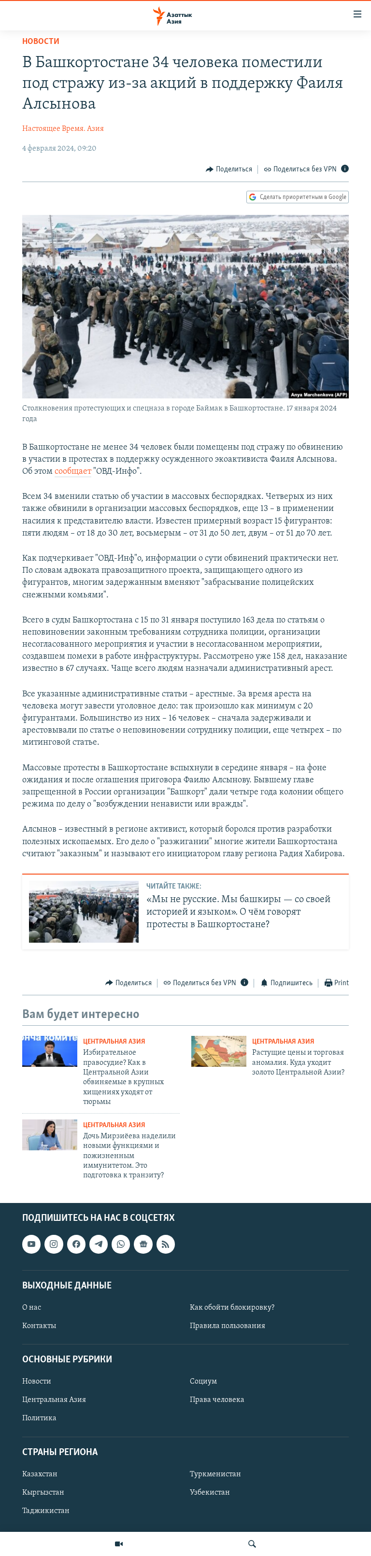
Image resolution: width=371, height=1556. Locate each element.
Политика (39, 1418)
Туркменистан (215, 1474)
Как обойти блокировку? (232, 1308)
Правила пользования (227, 1326)
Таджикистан (46, 1511)
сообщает (73, 471)
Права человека (217, 1400)
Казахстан (39, 1474)
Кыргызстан (43, 1493)
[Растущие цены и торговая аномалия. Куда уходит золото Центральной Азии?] (218, 1051)
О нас (31, 1308)
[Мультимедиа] (118, 1544)
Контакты (39, 1326)
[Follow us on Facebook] (76, 1244)
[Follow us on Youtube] (31, 1244)
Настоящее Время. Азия (63, 129)
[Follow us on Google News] (143, 1244)
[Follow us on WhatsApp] (121, 1244)
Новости (40, 42)
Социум (203, 1382)
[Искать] (252, 1544)
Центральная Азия (114, 1042)
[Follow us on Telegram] (98, 1244)
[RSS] (166, 1244)
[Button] (229, 169)
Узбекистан (210, 1493)
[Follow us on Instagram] (53, 1244)
